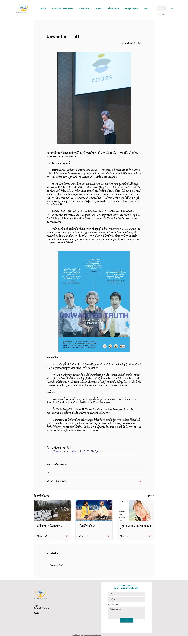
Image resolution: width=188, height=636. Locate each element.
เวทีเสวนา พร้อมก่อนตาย (49, 525)
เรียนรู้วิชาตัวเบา (87, 525)
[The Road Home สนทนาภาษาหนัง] (135, 510)
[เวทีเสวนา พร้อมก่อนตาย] (52, 510)
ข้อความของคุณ (113, 605)
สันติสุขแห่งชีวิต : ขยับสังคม (57, 464)
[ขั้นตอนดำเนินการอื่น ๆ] (139, 29)
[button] (43, 8)
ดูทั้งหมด (151, 495)
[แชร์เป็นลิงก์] (48, 473)
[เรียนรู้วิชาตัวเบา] (94, 510)
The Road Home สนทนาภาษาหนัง (135, 527)
